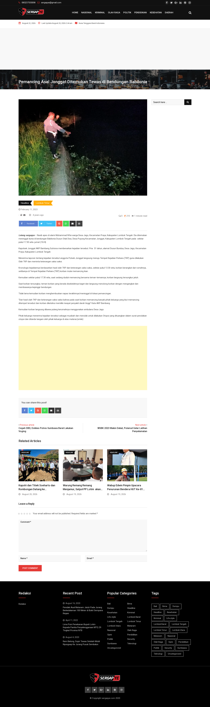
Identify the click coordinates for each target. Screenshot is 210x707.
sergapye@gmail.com (51, 2)
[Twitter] (31, 410)
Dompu (110, 608)
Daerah (169, 12)
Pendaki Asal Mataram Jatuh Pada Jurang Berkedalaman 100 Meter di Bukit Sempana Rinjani (83, 610)
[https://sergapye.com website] (21, 215)
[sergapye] (24, 215)
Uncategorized (114, 648)
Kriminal (100, 12)
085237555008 (28, 2)
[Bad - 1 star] (19, 513)
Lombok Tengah (114, 621)
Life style (111, 617)
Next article (140, 425)
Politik (127, 12)
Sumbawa (112, 643)
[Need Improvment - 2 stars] (21, 513)
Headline (25, 203)
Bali (109, 603)
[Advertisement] (105, 48)
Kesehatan (156, 12)
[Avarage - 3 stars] (24, 513)
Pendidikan (140, 12)
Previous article (27, 425)
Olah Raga (114, 12)
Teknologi (131, 643)
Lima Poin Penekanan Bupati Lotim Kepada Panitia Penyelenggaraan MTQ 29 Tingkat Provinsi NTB (82, 627)
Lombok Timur (43, 203)
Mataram (131, 626)
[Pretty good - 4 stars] (27, 513)
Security (131, 639)
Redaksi (22, 604)
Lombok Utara (114, 626)
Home (75, 12)
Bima (129, 603)
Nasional (86, 12)
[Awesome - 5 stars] (29, 513)
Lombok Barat (134, 617)
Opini (109, 634)
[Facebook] (25, 410)
